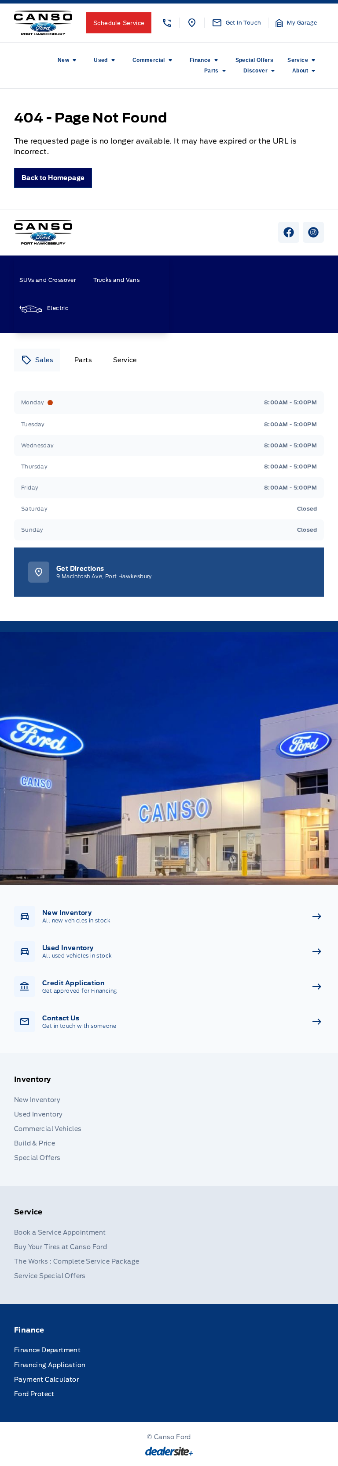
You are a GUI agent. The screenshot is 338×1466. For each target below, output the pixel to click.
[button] (166, 23)
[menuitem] (69, 60)
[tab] (37, 360)
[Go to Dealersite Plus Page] (169, 1451)
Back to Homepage (53, 177)
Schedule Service (118, 22)
